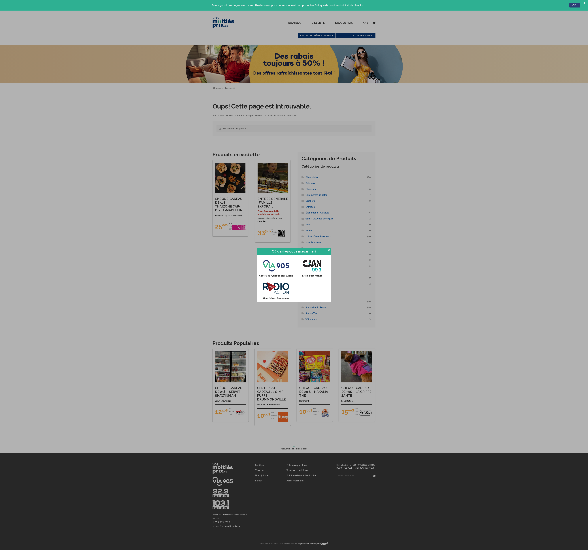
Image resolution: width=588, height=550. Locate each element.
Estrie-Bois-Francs (312, 275)
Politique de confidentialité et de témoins (339, 5)
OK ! (574, 5)
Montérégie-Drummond (276, 298)
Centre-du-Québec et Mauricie (276, 275)
